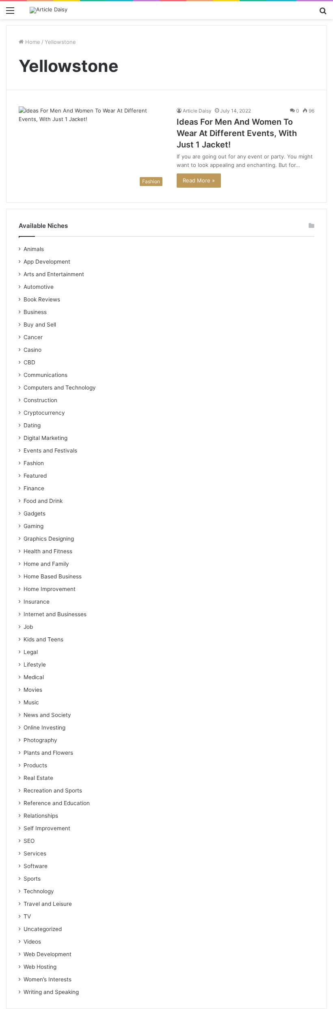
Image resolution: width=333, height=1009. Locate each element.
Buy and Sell (40, 324)
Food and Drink (43, 501)
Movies (33, 689)
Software (36, 866)
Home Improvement (50, 589)
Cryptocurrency (44, 412)
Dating (32, 425)
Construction (40, 400)
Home (32, 42)
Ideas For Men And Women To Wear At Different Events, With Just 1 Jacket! (237, 133)
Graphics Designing (49, 538)
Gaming (33, 526)
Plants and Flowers (48, 752)
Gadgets (34, 513)
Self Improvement (47, 828)
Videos (32, 941)
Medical (34, 677)
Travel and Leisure (48, 904)
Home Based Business (53, 576)
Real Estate (38, 778)
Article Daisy (197, 111)
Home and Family (46, 564)
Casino (32, 349)
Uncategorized (43, 929)
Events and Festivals (50, 450)
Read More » (199, 180)
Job (28, 627)
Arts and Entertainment (54, 274)
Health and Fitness (48, 551)
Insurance (37, 601)
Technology (39, 891)
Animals (34, 249)
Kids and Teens (43, 639)
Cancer (33, 337)
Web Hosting (40, 967)
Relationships (41, 815)
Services (35, 853)
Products (35, 765)
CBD (29, 362)
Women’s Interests (47, 979)
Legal (31, 652)
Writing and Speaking (51, 992)
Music (31, 702)
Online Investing (44, 727)
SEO (29, 841)
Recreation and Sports (53, 790)
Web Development (47, 954)
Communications (45, 375)
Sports (32, 878)
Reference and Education (57, 803)
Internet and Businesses (55, 614)
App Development (47, 261)
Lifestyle (35, 664)
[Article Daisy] (48, 10)
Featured (35, 475)
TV (27, 916)
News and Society (47, 715)
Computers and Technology (60, 387)
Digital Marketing (45, 438)
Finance (34, 488)
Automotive (39, 287)
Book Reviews (42, 299)
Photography (40, 740)
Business (35, 312)
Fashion (34, 463)
